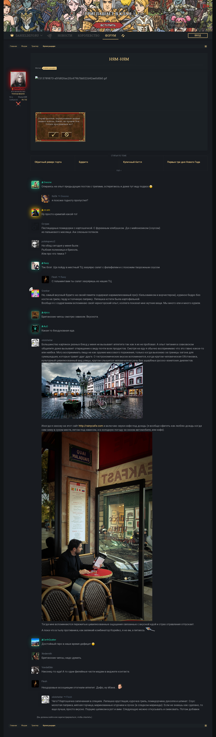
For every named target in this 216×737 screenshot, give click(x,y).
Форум (110, 35)
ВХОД (198, 35)
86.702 (24, 100)
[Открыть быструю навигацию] (206, 46)
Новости (65, 35)
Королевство (88, 35)
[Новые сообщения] (123, 35)
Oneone (65, 196)
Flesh (69, 697)
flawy (63, 277)
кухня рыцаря (50, 68)
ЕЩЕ (118, 170)
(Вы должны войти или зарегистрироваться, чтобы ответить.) (64, 717)
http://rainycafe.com (91, 425)
